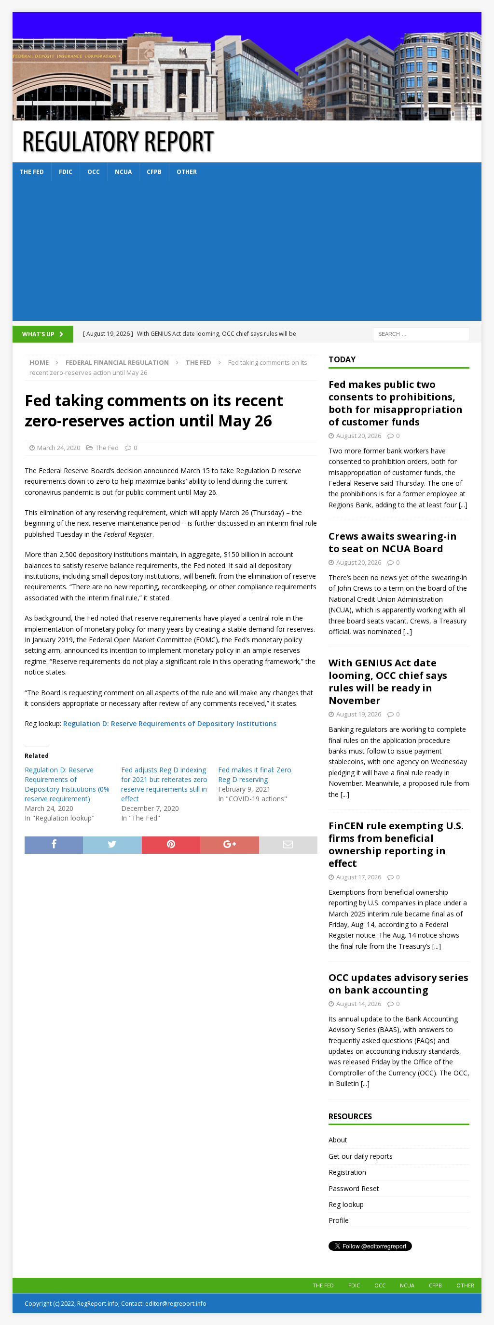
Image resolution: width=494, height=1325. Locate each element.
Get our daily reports (361, 1156)
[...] (463, 504)
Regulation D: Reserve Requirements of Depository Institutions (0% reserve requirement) (67, 784)
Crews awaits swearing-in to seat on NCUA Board (393, 542)
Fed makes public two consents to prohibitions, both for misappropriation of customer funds (396, 403)
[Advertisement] (247, 253)
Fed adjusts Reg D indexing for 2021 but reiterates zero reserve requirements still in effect (164, 784)
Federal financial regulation (117, 362)
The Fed (32, 172)
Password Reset (354, 1188)
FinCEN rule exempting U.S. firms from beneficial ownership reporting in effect (396, 844)
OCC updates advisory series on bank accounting (398, 983)
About (338, 1139)
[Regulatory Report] (247, 114)
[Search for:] (421, 333)
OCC (93, 172)
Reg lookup (346, 1204)
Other (187, 172)
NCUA (123, 172)
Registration (347, 1172)
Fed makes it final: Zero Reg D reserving (254, 774)
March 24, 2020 (58, 447)
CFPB (154, 172)
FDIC (65, 172)
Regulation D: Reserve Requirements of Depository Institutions (169, 723)
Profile (339, 1220)
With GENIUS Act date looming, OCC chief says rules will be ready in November (388, 681)
